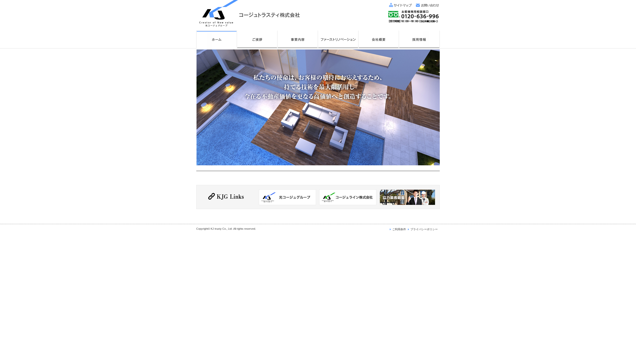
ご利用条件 (399, 229)
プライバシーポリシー (424, 229)
